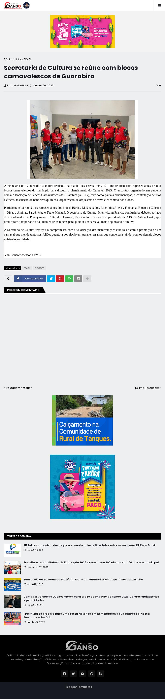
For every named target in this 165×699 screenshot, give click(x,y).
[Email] (78, 278)
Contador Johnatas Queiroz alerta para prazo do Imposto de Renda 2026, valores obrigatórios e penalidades (91, 598)
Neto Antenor (107, 687)
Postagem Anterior (19, 388)
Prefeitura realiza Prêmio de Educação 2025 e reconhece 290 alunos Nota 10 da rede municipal (91, 562)
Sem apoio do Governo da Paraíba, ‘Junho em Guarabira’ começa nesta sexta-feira (83, 579)
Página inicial (12, 59)
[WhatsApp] (69, 278)
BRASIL (28, 59)
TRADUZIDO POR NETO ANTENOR (82, 693)
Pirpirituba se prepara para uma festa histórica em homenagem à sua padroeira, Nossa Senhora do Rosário (87, 615)
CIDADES (39, 268)
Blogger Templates (79, 687)
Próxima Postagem (146, 388)
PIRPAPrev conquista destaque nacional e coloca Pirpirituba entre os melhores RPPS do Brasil (90, 545)
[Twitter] (51, 278)
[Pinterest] (60, 278)
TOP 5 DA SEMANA (19, 536)
